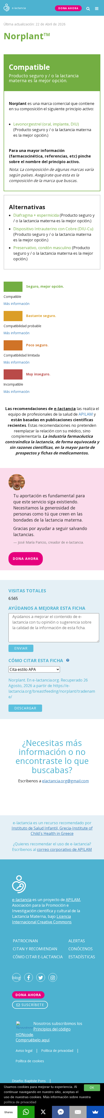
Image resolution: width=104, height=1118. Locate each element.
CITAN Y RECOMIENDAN (35, 948)
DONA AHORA (68, 8)
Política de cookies (30, 1061)
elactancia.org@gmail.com (65, 781)
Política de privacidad (57, 1050)
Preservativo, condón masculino (42, 247)
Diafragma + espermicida (36, 215)
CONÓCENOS (80, 948)
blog (16, 977)
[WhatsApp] (26, 1112)
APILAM (86, 414)
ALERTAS (76, 941)
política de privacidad (20, 1102)
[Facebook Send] (60, 1112)
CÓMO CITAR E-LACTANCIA (38, 956)
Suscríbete (32, 1004)
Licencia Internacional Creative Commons (42, 919)
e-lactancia (21, 899)
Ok (92, 1087)
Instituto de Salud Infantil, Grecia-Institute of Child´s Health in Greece (52, 830)
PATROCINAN (25, 941)
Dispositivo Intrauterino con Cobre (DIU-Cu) (53, 228)
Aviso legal (24, 1050)
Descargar (25, 708)
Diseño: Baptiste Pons (29, 1080)
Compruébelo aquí (32, 1040)
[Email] (78, 1112)
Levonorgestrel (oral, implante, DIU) (46, 124)
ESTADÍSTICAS (81, 956)
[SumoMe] (95, 1112)
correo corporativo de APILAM (64, 849)
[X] (43, 1112)
